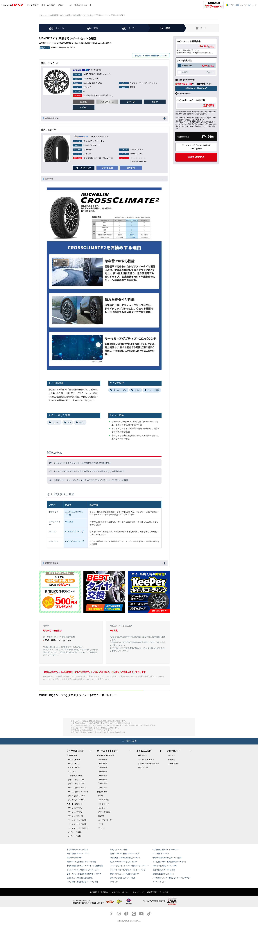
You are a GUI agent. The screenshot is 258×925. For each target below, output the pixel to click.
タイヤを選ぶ (88, 15)
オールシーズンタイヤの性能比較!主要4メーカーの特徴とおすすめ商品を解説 (88, 471)
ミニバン (56, 422)
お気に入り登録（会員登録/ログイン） (152, 56)
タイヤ (32, 5)
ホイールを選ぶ (65, 15)
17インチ (83, 87)
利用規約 (104, 892)
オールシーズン (120, 390)
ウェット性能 (153, 390)
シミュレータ (80, 5)
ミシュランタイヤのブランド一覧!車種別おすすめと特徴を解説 (81, 462)
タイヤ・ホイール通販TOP (48, 15)
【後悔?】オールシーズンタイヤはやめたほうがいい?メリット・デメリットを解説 (90, 480)
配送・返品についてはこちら (58, 640)
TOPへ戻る (131, 741)
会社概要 (93, 892)
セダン (82, 422)
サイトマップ (138, 892)
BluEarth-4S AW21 (73, 531)
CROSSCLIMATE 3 (73, 541)
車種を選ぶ (77, 15)
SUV (69, 422)
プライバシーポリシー (120, 892)
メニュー (62, 5)
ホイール (48, 5)
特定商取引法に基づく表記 (157, 892)
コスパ (137, 390)
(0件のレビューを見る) (139, 161)
